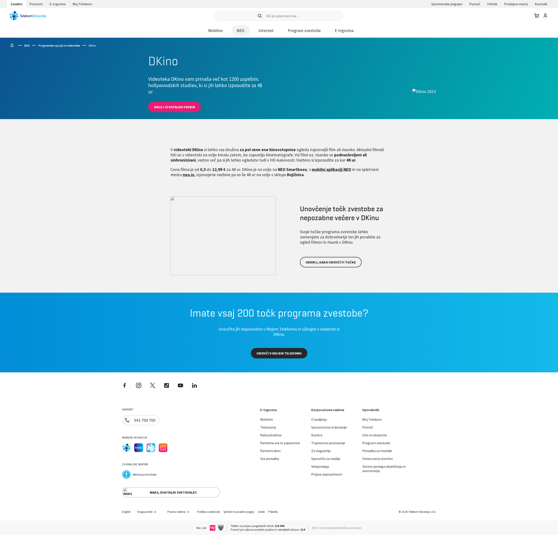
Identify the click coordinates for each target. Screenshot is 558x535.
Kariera (316, 435)
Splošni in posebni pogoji (238, 512)
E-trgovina (57, 4)
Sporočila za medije (325, 458)
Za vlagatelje (321, 451)
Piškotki (273, 512)
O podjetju (319, 419)
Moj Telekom (82, 4)
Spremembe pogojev (446, 4)
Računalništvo (271, 435)
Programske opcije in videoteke (59, 45)
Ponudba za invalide (377, 451)
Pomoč (474, 4)
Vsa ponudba (269, 458)
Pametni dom (270, 451)
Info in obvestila (374, 435)
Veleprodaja (320, 466)
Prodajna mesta (516, 4)
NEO (27, 45)
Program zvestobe (376, 443)
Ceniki (261, 512)
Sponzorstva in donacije (329, 427)
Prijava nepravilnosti (326, 474)
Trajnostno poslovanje (328, 443)
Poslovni (36, 4)
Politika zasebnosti (208, 512)
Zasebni (16, 4)
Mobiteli (266, 419)
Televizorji (268, 427)
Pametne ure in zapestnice (280, 443)
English (126, 512)
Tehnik (492, 4)
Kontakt (541, 4)
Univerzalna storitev (377, 458)
